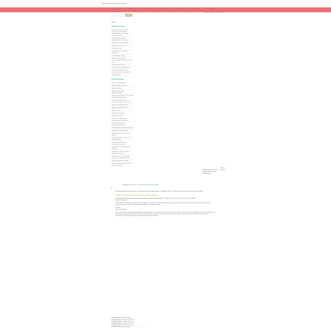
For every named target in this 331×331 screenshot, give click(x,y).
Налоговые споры (117, 48)
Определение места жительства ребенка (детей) (121, 138)
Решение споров (133, 8)
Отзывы (176, 8)
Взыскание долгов (117, 88)
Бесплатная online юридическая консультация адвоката (131, 198)
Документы (148, 8)
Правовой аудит (116, 74)
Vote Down (124, 199)
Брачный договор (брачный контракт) (122, 127)
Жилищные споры (117, 115)
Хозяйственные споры (118, 113)
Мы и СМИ (210, 8)
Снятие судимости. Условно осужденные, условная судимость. (121, 71)
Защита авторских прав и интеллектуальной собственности (121, 101)
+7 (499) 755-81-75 (208, 12)
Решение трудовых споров (119, 85)
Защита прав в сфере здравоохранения (118, 91)
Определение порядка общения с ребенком (121, 147)
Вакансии (184, 8)
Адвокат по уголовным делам (120, 104)
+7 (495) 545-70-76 (116, 319)
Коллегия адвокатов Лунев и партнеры (126, 191)
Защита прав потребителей (119, 107)
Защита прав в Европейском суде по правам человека (122, 164)
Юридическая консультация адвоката (149, 191)
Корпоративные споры (118, 55)
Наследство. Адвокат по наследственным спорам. (119, 124)
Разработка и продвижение (141, 326)
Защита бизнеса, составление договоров (120, 51)
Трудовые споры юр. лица (119, 45)
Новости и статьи (195, 8)
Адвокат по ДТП (116, 110)
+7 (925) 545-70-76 (116, 321)
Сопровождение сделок (118, 64)
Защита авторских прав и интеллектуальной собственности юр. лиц (122, 59)
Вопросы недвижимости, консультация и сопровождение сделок (123, 96)
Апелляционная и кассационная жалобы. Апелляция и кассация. (121, 156)
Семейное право (165, 191)
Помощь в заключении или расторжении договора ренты (120, 119)
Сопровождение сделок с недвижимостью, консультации (120, 39)
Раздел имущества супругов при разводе (121, 134)
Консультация (162, 8)
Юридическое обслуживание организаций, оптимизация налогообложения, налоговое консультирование (120, 32)
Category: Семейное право (155, 198)
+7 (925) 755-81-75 (116, 324)
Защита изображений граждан (120, 160)
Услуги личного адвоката (119, 82)
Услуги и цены (117, 8)
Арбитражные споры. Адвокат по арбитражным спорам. (121, 152)
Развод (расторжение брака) (120, 130)
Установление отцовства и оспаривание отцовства (119, 143)
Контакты (115, 11)
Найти (128, 15)
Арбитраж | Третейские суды (120, 42)
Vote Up (118, 199)
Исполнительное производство (120, 67)
